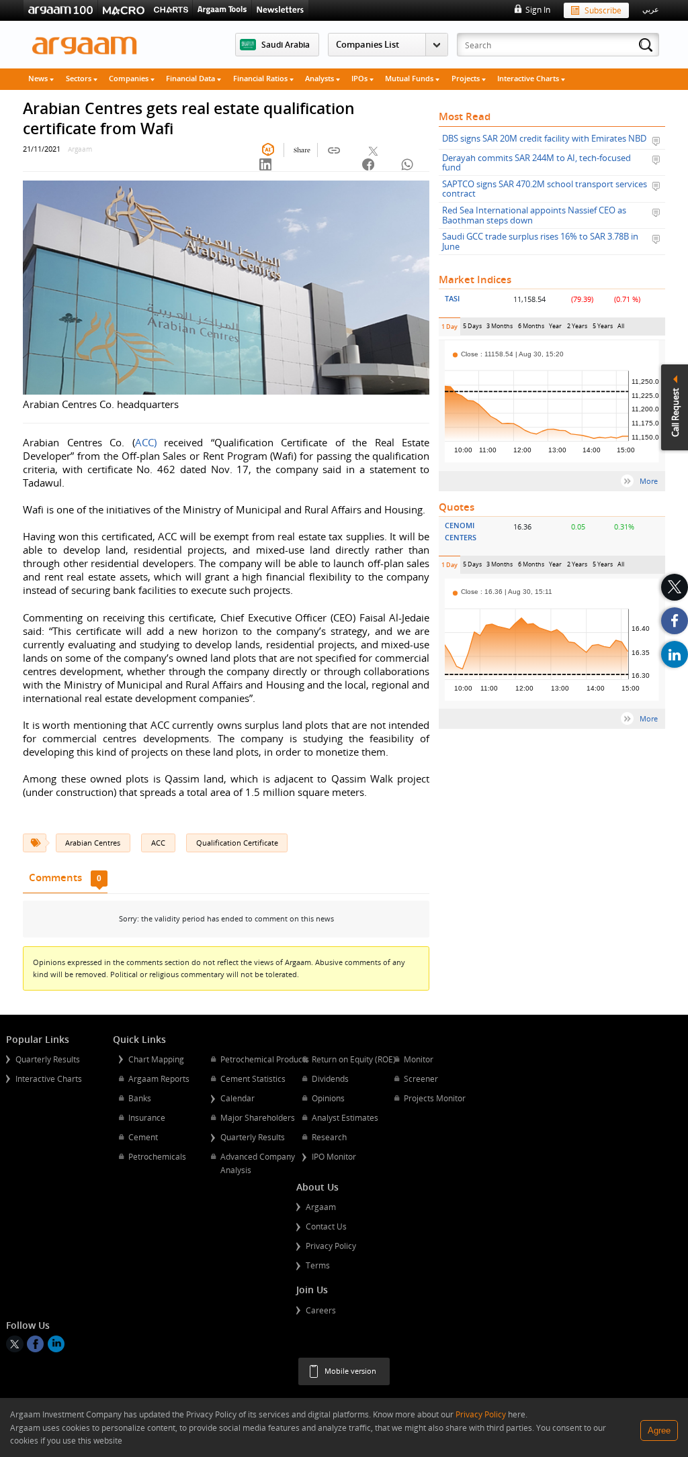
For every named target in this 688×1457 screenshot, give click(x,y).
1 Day (450, 329)
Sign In (537, 9)
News (39, 78)
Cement (143, 1137)
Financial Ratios (261, 78)
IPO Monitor (334, 1156)
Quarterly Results (47, 1059)
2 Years (578, 328)
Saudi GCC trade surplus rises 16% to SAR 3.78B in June (540, 241)
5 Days (472, 328)
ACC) (146, 442)
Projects (467, 78)
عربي (650, 9)
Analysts (320, 78)
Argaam (321, 1206)
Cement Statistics (253, 1078)
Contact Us (326, 1226)
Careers (321, 1310)
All (621, 328)
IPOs (360, 78)
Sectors (79, 78)
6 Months (531, 328)
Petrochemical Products (264, 1059)
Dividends (330, 1078)
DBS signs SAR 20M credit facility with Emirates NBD (544, 139)
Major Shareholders (257, 1117)
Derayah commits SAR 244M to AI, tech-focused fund (536, 162)
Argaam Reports (158, 1078)
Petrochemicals (157, 1156)
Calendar (237, 1098)
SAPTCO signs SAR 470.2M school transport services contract (544, 189)
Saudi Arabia (285, 44)
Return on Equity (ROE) (354, 1059)
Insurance (146, 1117)
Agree (659, 1430)
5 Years (602, 328)
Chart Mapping (156, 1059)
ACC (158, 843)
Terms (318, 1265)
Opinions (328, 1098)
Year (555, 328)
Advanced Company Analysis (257, 1163)
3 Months (499, 328)
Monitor (418, 1059)
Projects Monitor (435, 1098)
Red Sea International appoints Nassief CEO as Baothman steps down (534, 215)
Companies (129, 78)
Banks (139, 1098)
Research (329, 1137)
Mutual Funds (410, 78)
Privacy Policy (331, 1245)
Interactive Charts (529, 78)
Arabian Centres (92, 843)
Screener (421, 1078)
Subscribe (603, 10)
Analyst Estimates (345, 1117)
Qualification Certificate (237, 843)
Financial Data (191, 78)
